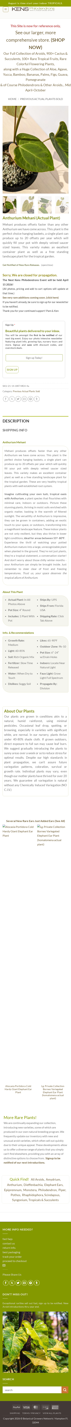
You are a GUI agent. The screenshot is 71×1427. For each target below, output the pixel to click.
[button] (5, 9)
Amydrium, (53, 1179)
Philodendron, (48, 1190)
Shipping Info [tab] (15, 430)
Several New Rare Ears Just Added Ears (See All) (35, 821)
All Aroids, (38, 1179)
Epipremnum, (13, 1190)
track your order (12, 1256)
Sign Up (10, 324)
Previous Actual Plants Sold (41, 98)
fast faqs (8, 1238)
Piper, (62, 1190)
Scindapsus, (52, 1195)
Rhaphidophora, (33, 1195)
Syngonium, (20, 1200)
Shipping (15, 1413)
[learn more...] (35, 1342)
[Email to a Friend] (24, 399)
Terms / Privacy (31, 1413)
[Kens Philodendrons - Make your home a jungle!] (38, 9)
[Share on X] (12, 399)
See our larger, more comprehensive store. (35, 40)
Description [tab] (16, 420)
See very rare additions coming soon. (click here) (31, 297)
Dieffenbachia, (34, 1185)
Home (12, 98)
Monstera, (30, 1190)
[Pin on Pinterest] (30, 399)
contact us (9, 1243)
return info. (9, 1247)
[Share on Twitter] (18, 399)
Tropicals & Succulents (43, 1200)
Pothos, (16, 1195)
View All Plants (52, 1413)
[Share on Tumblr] (37, 399)
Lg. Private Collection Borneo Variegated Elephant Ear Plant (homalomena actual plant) (52, 1092)
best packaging (11, 1252)
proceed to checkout (15, 1260)
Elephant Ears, (54, 1185)
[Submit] (65, 1389)
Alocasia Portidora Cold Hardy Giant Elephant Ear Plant (18, 1089)
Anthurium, (15, 1185)
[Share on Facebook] (6, 399)
